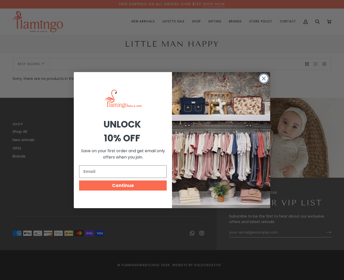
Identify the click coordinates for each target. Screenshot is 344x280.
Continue (123, 185)
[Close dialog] (263, 78)
